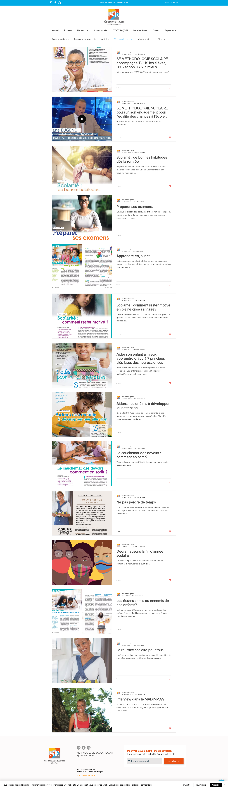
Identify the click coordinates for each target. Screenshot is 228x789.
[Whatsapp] (78, 748)
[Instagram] (89, 748)
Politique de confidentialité (142, 784)
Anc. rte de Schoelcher (86, 769)
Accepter (215, 784)
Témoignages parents (85, 39)
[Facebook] (84, 748)
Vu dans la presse (123, 39)
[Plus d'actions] (170, 52)
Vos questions (145, 39)
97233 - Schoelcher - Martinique (90, 772)
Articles (105, 39)
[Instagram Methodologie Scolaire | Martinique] (55, 2)
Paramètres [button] (186, 784)
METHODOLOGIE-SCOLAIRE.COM (95, 752)
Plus (160, 39)
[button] (170, 30)
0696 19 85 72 (88, 775)
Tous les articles (60, 39)
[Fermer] (224, 785)
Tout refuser (201, 784)
